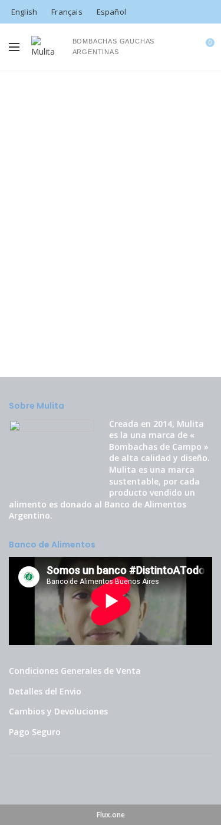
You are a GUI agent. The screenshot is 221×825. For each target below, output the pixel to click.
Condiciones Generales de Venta (75, 670)
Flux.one (111, 815)
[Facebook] (189, 12)
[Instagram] (204, 12)
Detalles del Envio (45, 691)
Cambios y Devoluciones (58, 711)
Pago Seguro (35, 731)
